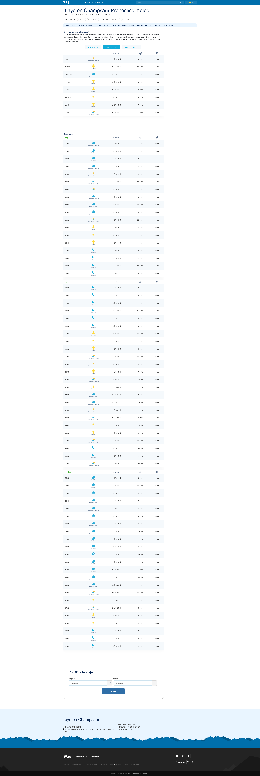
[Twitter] (183, 756)
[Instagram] (188, 756)
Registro (72, 678)
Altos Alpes (93, 19)
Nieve (78, 2)
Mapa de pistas (128, 25)
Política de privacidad (77, 764)
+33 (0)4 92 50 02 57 (126, 724)
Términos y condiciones (92, 764)
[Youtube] (177, 756)
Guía (67, 25)
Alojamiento (169, 25)
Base (93, 47)
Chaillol (115, 19)
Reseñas (116, 25)
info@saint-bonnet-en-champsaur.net (129, 728)
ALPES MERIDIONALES (76, 15)
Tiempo (81, 25)
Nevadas (139, 25)
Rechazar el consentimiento (132, 764)
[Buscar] (181, 2)
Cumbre (131, 47)
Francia (81, 19)
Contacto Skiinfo (81, 756)
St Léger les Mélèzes (130, 19)
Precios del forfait (153, 25)
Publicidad (95, 756)
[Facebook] (194, 756)
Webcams (89, 25)
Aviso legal (66, 764)
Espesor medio (111, 47)
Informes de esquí (103, 25)
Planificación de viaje (94, 2)
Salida (115, 678)
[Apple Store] (191, 761)
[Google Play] (180, 761)
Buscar (113, 691)
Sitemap (103, 764)
